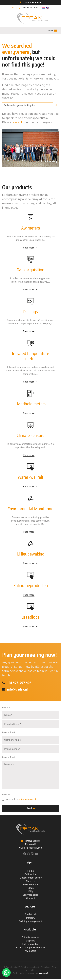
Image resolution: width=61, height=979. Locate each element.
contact (17, 122)
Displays (30, 940)
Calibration (30, 874)
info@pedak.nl (17, 689)
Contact (30, 898)
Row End (6, 794)
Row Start (6, 707)
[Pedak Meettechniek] (32, 19)
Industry (30, 917)
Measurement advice (30, 877)
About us (30, 881)
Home (30, 871)
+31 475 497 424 (29, 7)
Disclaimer (46, 967)
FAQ (30, 891)
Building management (30, 921)
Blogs (31, 888)
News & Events (30, 884)
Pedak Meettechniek (29, 967)
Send (29, 808)
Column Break (8, 732)
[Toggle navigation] (56, 30)
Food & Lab (30, 914)
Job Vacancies (30, 895)
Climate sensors (30, 937)
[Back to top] (56, 965)
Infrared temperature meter (30, 947)
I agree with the (20, 799)
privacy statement (27, 799)
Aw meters (30, 951)
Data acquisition (30, 944)
